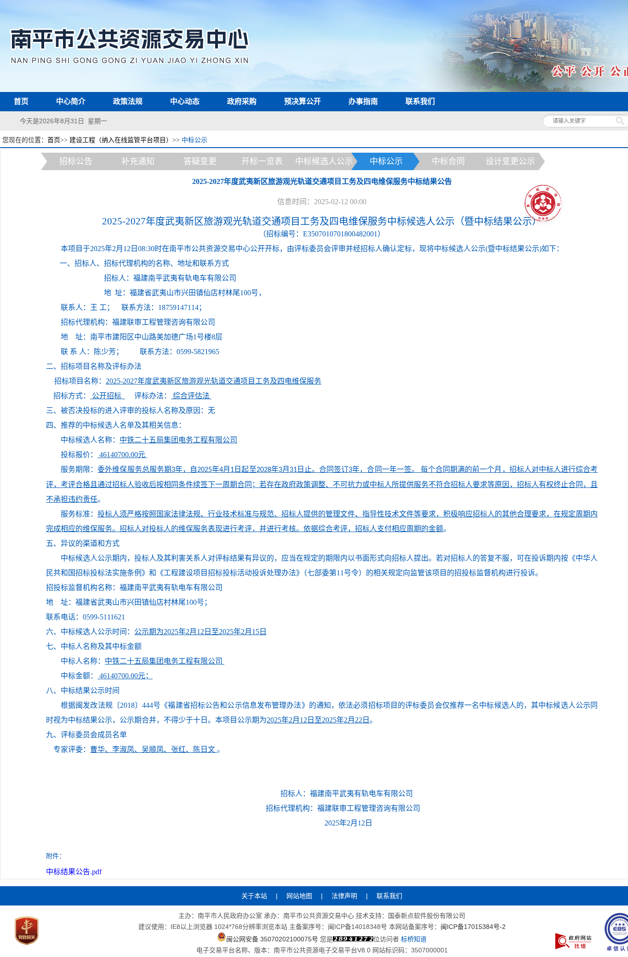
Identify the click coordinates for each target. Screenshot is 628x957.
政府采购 (242, 101)
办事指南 (363, 101)
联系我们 (420, 101)
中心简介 (71, 101)
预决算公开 (302, 101)
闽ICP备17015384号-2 (473, 926)
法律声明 (344, 896)
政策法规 (128, 101)
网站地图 (299, 896)
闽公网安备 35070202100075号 (272, 938)
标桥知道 (414, 939)
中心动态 (185, 101)
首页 (21, 101)
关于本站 (254, 896)
